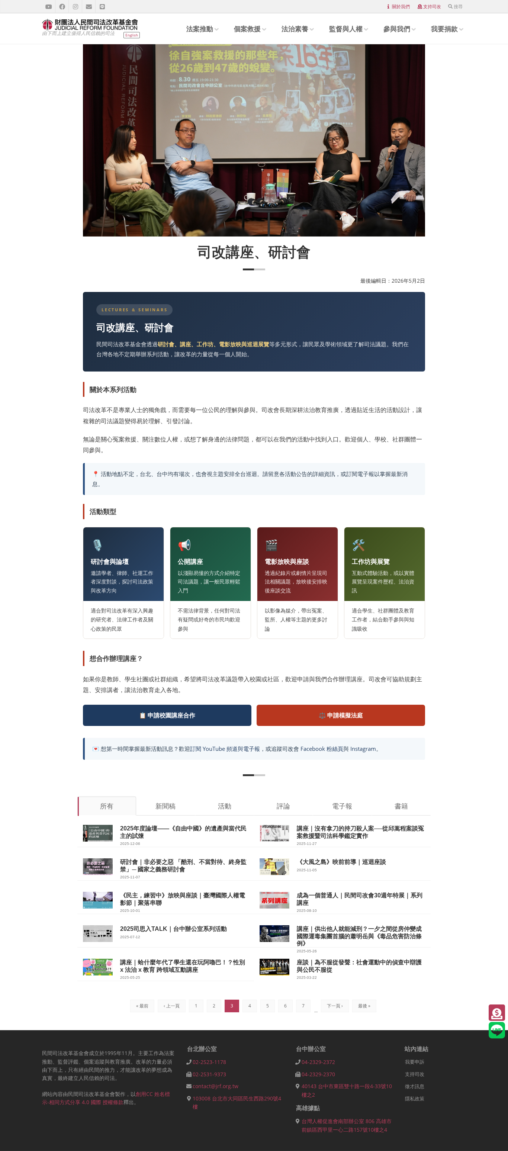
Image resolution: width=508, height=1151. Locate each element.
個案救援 (247, 28)
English (131, 35)
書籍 (401, 805)
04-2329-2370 (318, 1074)
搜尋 (458, 6)
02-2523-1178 (209, 1061)
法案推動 (199, 28)
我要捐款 (444, 28)
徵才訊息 (414, 1086)
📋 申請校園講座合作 (167, 715)
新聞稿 (165, 805)
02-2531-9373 (209, 1074)
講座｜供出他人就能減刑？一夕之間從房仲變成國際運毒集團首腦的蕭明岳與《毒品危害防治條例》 (359, 936)
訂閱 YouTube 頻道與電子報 (225, 748)
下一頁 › (335, 1006)
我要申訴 (414, 1061)
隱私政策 (414, 1098)
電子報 (342, 805)
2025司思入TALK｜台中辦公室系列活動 (173, 929)
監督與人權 (346, 28)
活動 (224, 805)
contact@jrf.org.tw (215, 1086)
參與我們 (396, 28)
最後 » (364, 1006)
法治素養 (295, 28)
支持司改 (432, 6)
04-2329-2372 (318, 1061)
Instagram (363, 748)
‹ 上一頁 (172, 1006)
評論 (283, 805)
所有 (106, 805)
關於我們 (401, 6)
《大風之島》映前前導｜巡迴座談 (341, 862)
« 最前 (142, 1006)
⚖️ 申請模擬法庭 (341, 715)
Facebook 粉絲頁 (321, 748)
